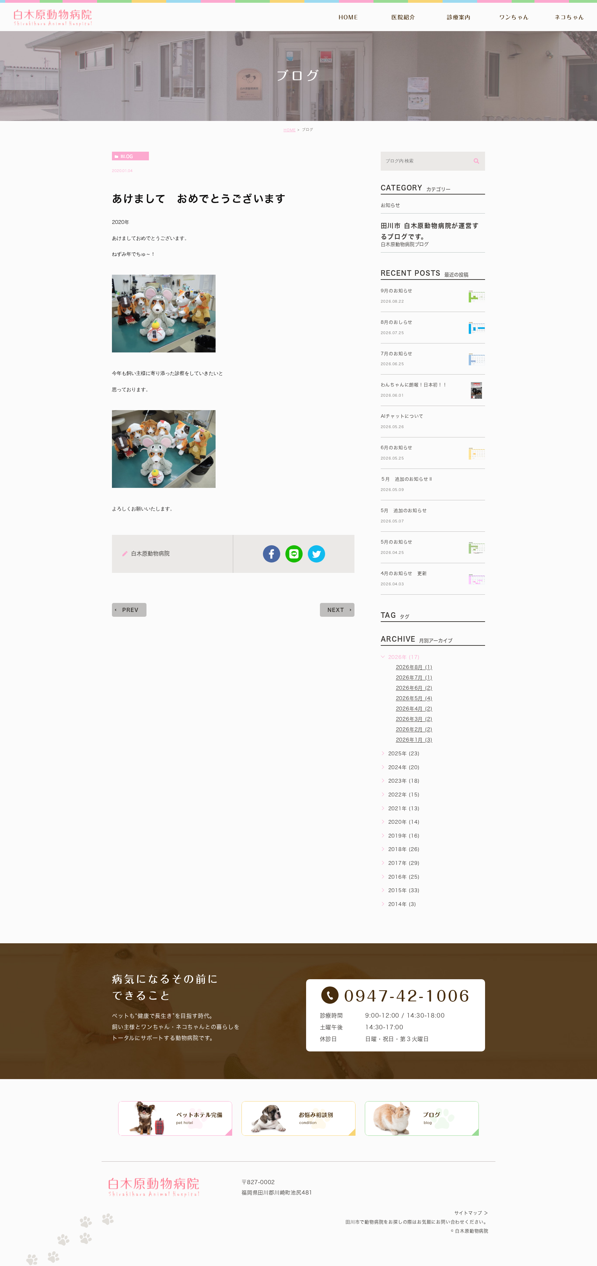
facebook (271, 554)
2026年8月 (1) (414, 667)
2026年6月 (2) (414, 688)
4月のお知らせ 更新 (404, 573)
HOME (348, 17)
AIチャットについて (402, 416)
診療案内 (459, 17)
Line (294, 554)
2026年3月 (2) (414, 719)
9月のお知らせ (397, 291)
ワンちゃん (514, 17)
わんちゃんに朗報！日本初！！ (414, 384)
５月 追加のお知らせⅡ (407, 479)
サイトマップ (468, 1213)
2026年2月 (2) (414, 729)
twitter (316, 554)
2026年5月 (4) (414, 698)
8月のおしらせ (397, 322)
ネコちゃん (569, 17)
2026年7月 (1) (414, 677)
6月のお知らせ (397, 447)
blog (127, 156)
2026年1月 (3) (414, 740)
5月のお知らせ (397, 542)
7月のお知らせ (397, 353)
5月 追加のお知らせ (404, 510)
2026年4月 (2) (414, 709)
